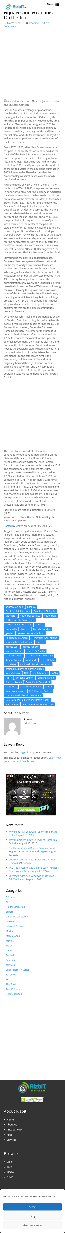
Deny (33, 1216)
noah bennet (40, 673)
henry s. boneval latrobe (19, 642)
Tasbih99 (11, 974)
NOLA (55, 673)
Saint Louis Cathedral (38, 682)
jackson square (14, 655)
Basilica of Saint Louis (18, 611)
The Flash (11, 984)
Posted (8, 525)
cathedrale (50, 615)
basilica (31, 606)
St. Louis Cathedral (30, 686)
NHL (26, 673)
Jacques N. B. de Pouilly (39, 655)
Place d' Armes (14, 682)
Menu (50, 4)
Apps (9, 1134)
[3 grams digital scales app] (31, 794)
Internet (10, 921)
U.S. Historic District (40, 691)
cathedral (11, 615)
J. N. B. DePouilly (35, 651)
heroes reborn (30, 646)
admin (36, 23)
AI (7, 902)
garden (10, 633)
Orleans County (24, 677)
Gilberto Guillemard (17, 637)
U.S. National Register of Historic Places (28, 699)
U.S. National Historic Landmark (23, 695)
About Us (12, 1124)
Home (10, 1119)
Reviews (10, 960)
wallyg (20, 525)
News (9, 950)
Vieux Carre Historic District (37, 704)
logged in (24, 752)
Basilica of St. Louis (44, 611)
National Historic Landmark (35, 664)
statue (49, 686)
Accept (32, 1206)
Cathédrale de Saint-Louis (20, 620)
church (39, 624)
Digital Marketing (15, 906)
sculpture (11, 686)
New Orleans (13, 673)
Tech (8, 979)
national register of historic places (25, 668)
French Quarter (41, 629)
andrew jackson (14, 606)
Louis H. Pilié (47, 660)
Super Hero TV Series (17, 969)
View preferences (32, 1225)
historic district (14, 651)
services (10, 964)
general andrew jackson (31, 633)
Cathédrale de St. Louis (18, 624)
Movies (10, 940)
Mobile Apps (13, 935)
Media (9, 931)
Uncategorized (14, 993)
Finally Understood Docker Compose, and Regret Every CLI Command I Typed (32, 849)
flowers (25, 629)
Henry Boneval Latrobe (44, 637)
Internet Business (16, 926)
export (9, 911)
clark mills (11, 629)
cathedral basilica (30, 615)
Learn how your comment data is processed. (32, 759)
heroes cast (12, 646)
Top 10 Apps (13, 989)
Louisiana (11, 664)
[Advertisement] (32, 64)
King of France (14, 660)
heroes (40, 642)
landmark (31, 660)
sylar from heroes (15, 691)
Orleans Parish (46, 677)
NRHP (9, 677)
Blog (9, 1161)
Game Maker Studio (17, 916)
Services (11, 1139)
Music (9, 945)
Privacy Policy (14, 1129)
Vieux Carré (12, 704)
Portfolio (10, 955)
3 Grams (10, 897)
